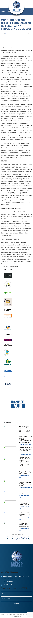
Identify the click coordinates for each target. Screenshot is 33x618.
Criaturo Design (17, 616)
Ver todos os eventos (17, 534)
